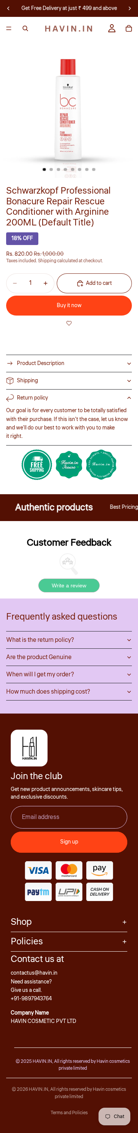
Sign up (69, 842)
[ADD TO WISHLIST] (69, 323)
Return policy (32, 398)
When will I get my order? (40, 674)
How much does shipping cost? (48, 691)
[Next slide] (129, 8)
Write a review (69, 585)
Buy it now (69, 305)
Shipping (27, 381)
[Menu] (9, 28)
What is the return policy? (40, 640)
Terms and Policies (69, 1113)
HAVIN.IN (38, 1089)
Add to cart (99, 283)
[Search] (25, 28)
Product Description (40, 363)
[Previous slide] (8, 8)
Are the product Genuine (39, 657)
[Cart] (128, 28)
